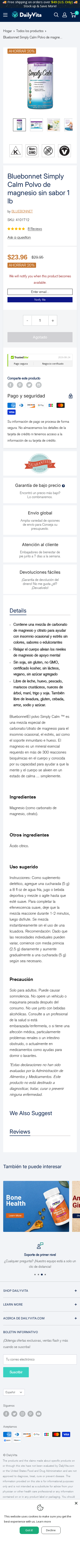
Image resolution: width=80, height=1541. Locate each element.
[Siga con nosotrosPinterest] (30, 1414)
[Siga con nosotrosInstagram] (22, 1414)
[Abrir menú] (5, 15)
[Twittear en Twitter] (29, 385)
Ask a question (19, 237)
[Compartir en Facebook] (10, 385)
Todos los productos (30, 31)
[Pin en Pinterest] (20, 385)
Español (10, 1392)
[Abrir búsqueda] (56, 15)
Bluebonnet (22, 211)
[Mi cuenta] (65, 15)
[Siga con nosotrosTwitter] (14, 1414)
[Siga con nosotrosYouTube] (39, 1414)
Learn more (43, 1521)
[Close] (76, 1503)
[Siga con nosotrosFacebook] (6, 1414)
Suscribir (16, 1372)
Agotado (40, 337)
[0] (73, 14)
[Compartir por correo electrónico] (39, 385)
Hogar (7, 31)
